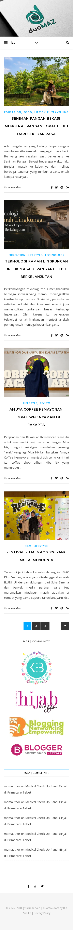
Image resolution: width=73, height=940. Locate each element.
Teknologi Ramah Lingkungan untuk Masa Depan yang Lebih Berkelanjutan (36, 269)
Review (45, 403)
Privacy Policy (42, 913)
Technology (54, 255)
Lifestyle (41, 112)
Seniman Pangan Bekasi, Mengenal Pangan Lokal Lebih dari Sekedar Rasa (36, 126)
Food (28, 112)
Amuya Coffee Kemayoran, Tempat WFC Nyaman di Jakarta (37, 417)
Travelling (60, 112)
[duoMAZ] (36, 18)
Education (12, 112)
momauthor (14, 187)
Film (28, 546)
